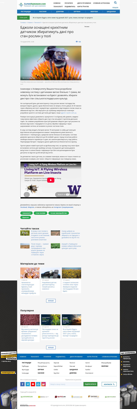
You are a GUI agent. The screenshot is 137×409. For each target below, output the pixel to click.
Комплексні (89, 373)
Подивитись (70, 6)
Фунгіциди (25, 370)
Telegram (31, 207)
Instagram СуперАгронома (63, 207)
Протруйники (42, 366)
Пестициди (26, 11)
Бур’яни (77, 11)
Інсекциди (25, 373)
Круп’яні (56, 373)
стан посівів (40, 213)
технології (26, 213)
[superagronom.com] (32, 5)
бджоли (25, 217)
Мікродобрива (106, 363)
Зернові (56, 363)
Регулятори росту (44, 363)
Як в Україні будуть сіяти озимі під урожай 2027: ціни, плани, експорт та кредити (63, 18)
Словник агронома (101, 3)
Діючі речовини (84, 3)
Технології (58, 6)
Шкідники (111, 11)
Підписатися (90, 384)
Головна (23, 22)
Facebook (23, 207)
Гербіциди (25, 366)
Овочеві (72, 366)
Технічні (72, 363)
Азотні (87, 363)
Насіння (42, 11)
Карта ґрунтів (83, 6)
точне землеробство (59, 213)
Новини (57, 3)
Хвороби (94, 11)
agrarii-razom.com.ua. (69, 113)
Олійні (56, 370)
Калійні (87, 370)
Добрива (60, 11)
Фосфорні (88, 366)
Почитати (69, 3)
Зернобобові (58, 366)
